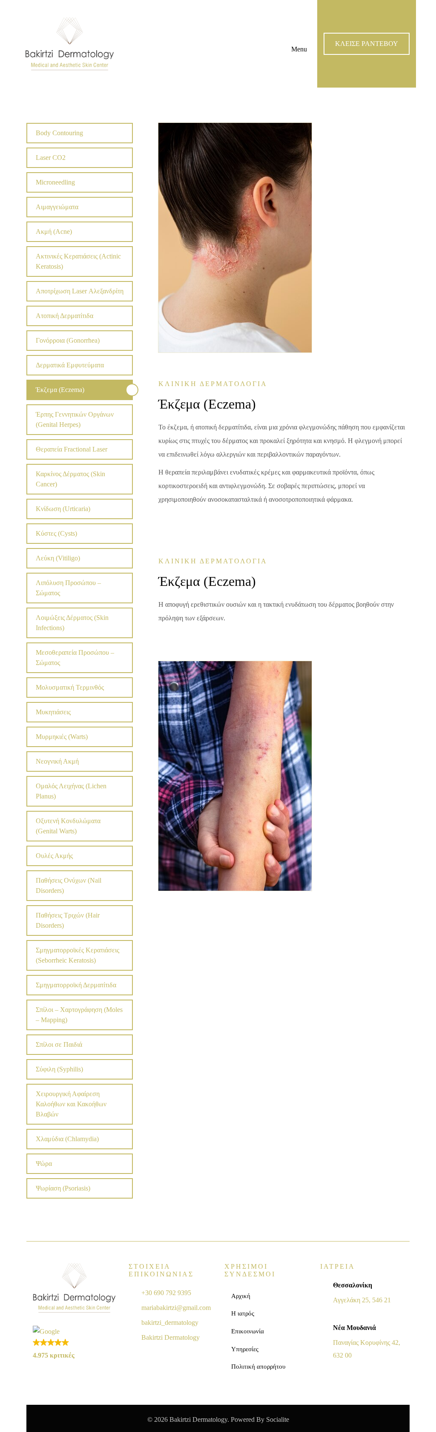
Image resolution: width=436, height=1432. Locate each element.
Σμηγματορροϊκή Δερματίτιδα (76, 985)
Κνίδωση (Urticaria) (63, 508)
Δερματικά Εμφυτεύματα (70, 365)
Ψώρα (44, 1163)
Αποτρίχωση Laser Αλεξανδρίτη (79, 291)
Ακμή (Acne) (54, 231)
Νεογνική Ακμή (57, 761)
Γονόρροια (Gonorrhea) (68, 340)
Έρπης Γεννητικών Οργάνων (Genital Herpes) (75, 419)
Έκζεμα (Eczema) (60, 389)
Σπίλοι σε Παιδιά (59, 1044)
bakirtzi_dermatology (169, 1322)
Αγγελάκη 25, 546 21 (362, 1300)
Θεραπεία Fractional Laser (71, 449)
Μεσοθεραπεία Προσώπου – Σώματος (75, 657)
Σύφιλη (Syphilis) (59, 1069)
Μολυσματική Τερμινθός (70, 687)
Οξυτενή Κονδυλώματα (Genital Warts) (68, 826)
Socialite (277, 1419)
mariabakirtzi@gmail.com (176, 1307)
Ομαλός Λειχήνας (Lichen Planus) (71, 791)
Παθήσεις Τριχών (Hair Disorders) (68, 920)
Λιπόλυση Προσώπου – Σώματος (68, 588)
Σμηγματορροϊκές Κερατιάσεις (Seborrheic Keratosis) (77, 955)
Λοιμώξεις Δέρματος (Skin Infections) (72, 622)
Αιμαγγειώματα (57, 206)
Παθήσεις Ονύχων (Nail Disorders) (68, 885)
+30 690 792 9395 (166, 1292)
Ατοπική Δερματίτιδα (64, 315)
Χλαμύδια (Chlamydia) (67, 1138)
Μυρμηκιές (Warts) (62, 736)
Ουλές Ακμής (54, 855)
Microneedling (55, 182)
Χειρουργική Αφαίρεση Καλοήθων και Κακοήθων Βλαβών (71, 1104)
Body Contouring (59, 132)
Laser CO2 (51, 157)
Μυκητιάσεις (53, 712)
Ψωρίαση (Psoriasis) (63, 1188)
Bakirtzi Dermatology (170, 1337)
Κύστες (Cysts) (56, 533)
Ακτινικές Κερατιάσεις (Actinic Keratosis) (78, 261)
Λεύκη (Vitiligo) (58, 558)
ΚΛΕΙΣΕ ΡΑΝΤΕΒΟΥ (366, 43)
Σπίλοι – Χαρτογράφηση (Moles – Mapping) (79, 1014)
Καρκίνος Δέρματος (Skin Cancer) (70, 479)
